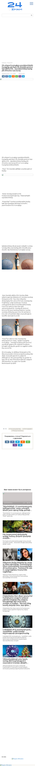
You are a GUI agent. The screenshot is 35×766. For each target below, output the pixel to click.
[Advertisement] (17, 39)
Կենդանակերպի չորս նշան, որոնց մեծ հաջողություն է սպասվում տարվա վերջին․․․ (15, 661)
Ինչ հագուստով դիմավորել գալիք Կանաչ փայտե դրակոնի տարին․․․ (17, 536)
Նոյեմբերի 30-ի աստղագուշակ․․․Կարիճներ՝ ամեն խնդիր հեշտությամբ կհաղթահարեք (17, 631)
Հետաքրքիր (28, 429)
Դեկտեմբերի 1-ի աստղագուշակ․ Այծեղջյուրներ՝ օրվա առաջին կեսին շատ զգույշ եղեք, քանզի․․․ (17, 508)
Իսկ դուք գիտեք (15, 429)
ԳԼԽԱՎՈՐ (22, 73)
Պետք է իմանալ (18, 430)
